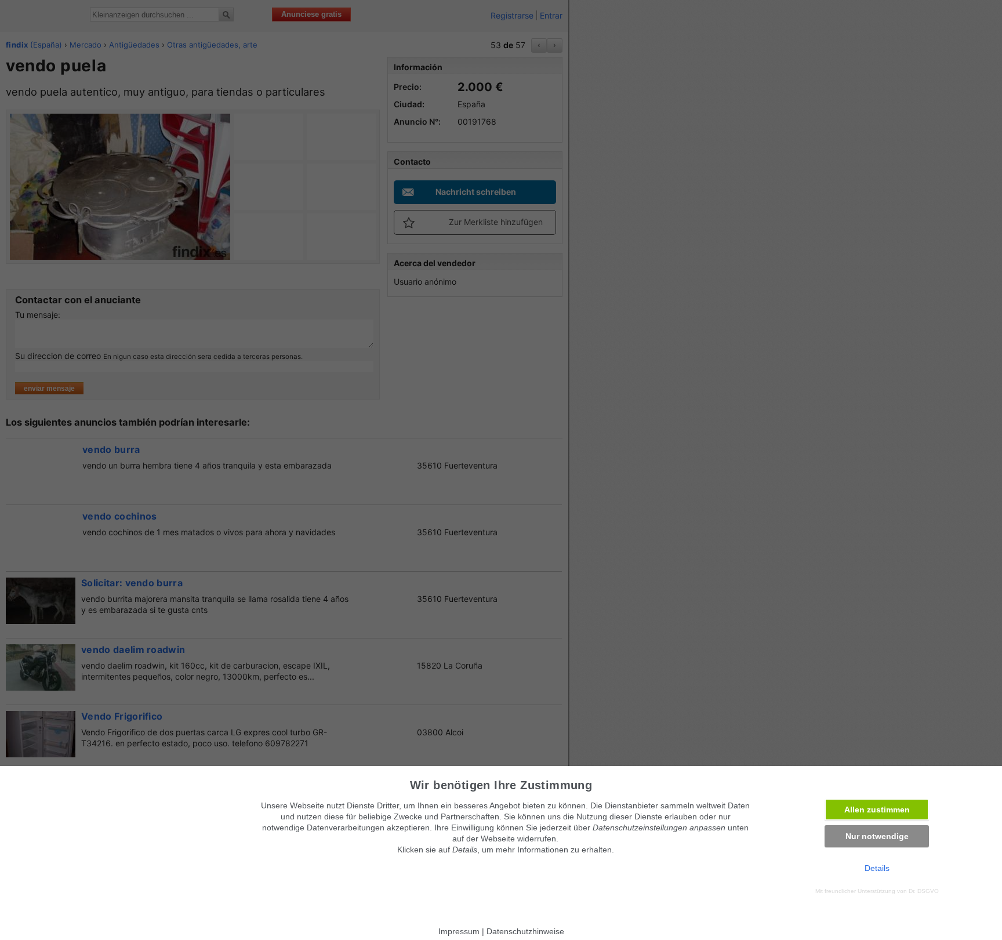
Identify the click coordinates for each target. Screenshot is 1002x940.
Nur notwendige (877, 836)
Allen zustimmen (877, 809)
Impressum (459, 931)
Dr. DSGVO (924, 891)
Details (877, 868)
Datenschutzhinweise (525, 931)
